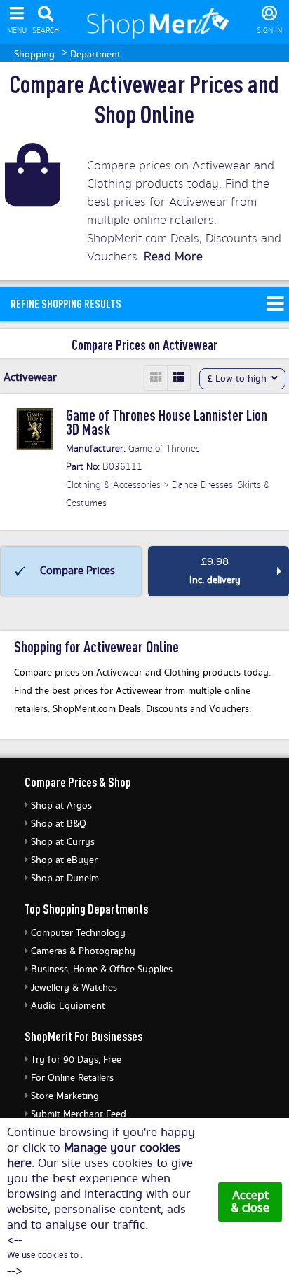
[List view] (179, 378)
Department (95, 55)
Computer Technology (78, 933)
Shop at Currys (63, 842)
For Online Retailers (72, 1078)
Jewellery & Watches (74, 988)
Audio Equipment (68, 1006)
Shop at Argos (61, 806)
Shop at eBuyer (64, 860)
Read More (173, 256)
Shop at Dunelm (65, 879)
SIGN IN (269, 30)
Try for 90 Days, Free (76, 1060)
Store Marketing (65, 1096)
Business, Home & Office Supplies (102, 970)
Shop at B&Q (58, 824)
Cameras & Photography (83, 951)
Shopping (34, 55)
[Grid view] (156, 378)
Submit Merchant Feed (78, 1114)
